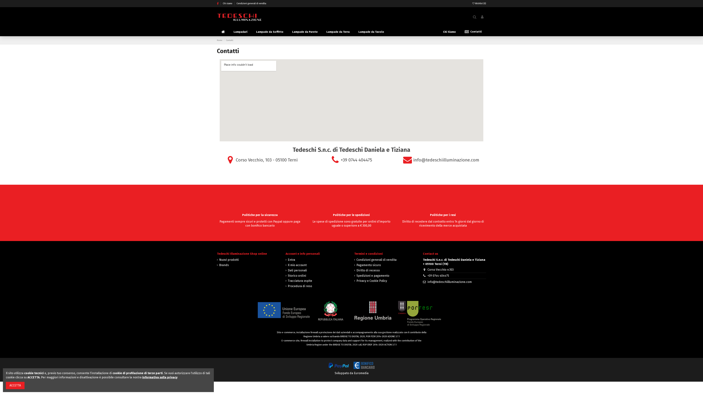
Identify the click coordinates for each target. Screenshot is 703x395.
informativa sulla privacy (159, 377)
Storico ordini (297, 275)
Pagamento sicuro (368, 265)
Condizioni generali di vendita (251, 3)
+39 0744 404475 (438, 275)
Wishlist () (480, 3)
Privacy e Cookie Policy (371, 281)
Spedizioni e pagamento (372, 275)
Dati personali (297, 270)
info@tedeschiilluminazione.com (449, 282)
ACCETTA (15, 385)
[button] (240, 31)
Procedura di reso (300, 286)
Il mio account (297, 265)
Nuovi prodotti (229, 260)
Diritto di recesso (368, 270)
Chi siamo (228, 3)
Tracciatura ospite (300, 281)
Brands (224, 265)
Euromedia (361, 373)
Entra (291, 260)
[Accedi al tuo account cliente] (482, 17)
